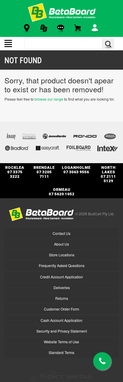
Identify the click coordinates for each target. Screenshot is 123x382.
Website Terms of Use (61, 341)
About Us (61, 244)
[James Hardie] (55, 135)
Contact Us (61, 233)
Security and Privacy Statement (61, 330)
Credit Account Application (61, 276)
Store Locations (61, 254)
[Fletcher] (29, 135)
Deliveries (61, 287)
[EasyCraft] (48, 147)
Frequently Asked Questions (61, 265)
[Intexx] (107, 147)
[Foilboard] (78, 147)
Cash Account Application (61, 320)
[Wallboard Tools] (110, 135)
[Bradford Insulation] (17, 147)
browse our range (49, 99)
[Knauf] (11, 135)
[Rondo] (85, 135)
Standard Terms (61, 352)
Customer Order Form (61, 308)
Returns (61, 298)
